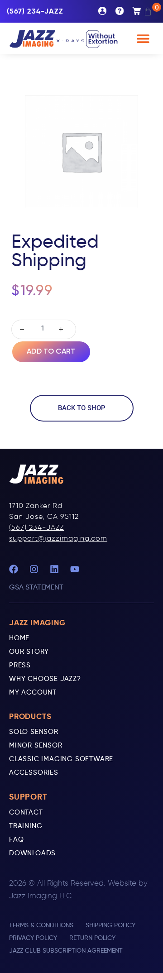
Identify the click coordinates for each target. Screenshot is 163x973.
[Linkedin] (54, 569)
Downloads (32, 853)
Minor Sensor (35, 745)
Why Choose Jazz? (45, 679)
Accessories (33, 772)
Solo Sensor (33, 732)
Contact (26, 812)
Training (25, 826)
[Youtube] (74, 569)
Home (19, 638)
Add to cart (51, 351)
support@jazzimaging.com (58, 538)
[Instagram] (33, 569)
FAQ (16, 839)
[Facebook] (13, 569)
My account (106, 11)
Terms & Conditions (41, 925)
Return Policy (92, 938)
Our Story (29, 651)
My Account (33, 692)
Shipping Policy (110, 925)
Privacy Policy (33, 938)
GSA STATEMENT (36, 587)
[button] (143, 39)
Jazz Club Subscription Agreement (66, 950)
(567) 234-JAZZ (36, 527)
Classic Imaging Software (61, 759)
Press (20, 665)
